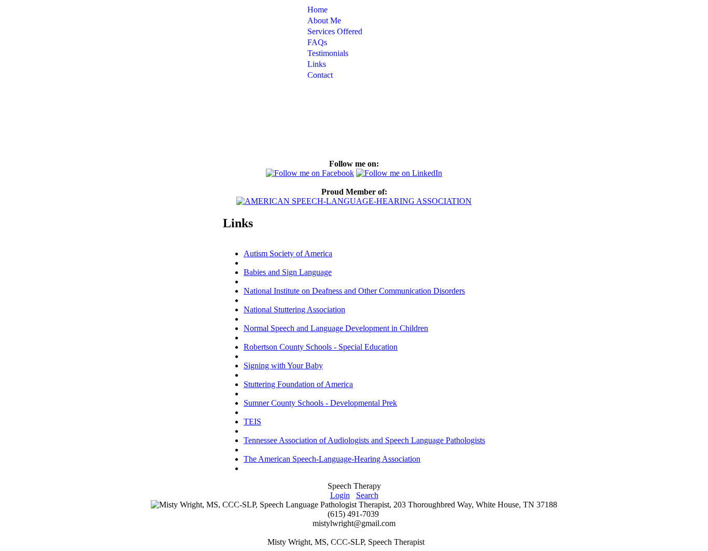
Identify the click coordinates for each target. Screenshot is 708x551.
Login (340, 495)
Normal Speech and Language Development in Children (336, 328)
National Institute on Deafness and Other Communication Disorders (354, 290)
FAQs (317, 42)
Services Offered (334, 31)
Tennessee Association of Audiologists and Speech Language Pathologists (364, 440)
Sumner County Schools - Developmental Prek (320, 402)
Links (316, 64)
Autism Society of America (288, 253)
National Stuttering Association (294, 309)
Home (317, 9)
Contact (320, 75)
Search (367, 495)
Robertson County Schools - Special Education (321, 346)
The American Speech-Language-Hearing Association (332, 458)
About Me (324, 20)
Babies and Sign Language (288, 272)
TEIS (252, 421)
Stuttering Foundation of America (298, 384)
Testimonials (327, 53)
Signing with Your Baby (283, 365)
